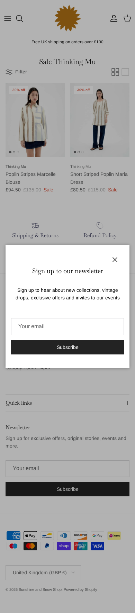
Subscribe (68, 347)
